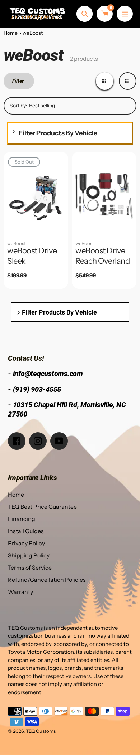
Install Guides (26, 531)
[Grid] (104, 81)
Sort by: (18, 105)
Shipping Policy (29, 555)
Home (11, 33)
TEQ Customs (41, 731)
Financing (21, 518)
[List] (127, 81)
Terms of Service (30, 567)
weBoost (33, 33)
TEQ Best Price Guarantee (42, 506)
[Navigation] (125, 14)
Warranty (20, 591)
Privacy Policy (26, 543)
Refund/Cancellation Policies (47, 579)
